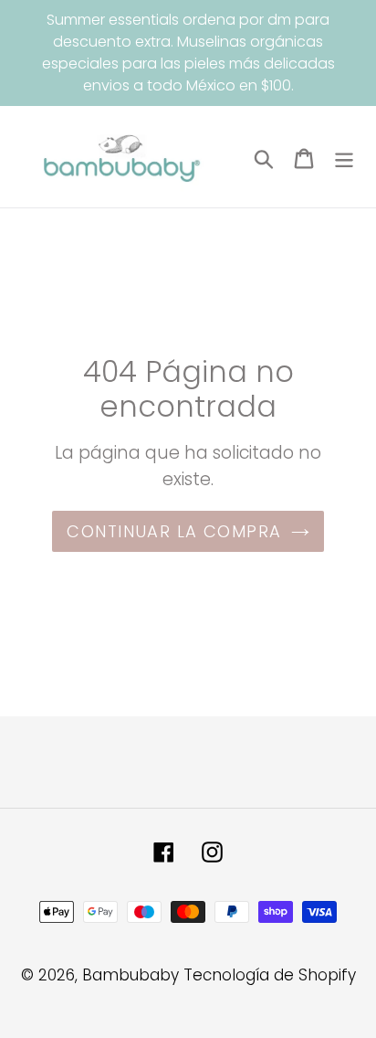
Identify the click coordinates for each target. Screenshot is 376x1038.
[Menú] (344, 157)
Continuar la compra (174, 531)
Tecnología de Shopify (269, 975)
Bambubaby (130, 975)
